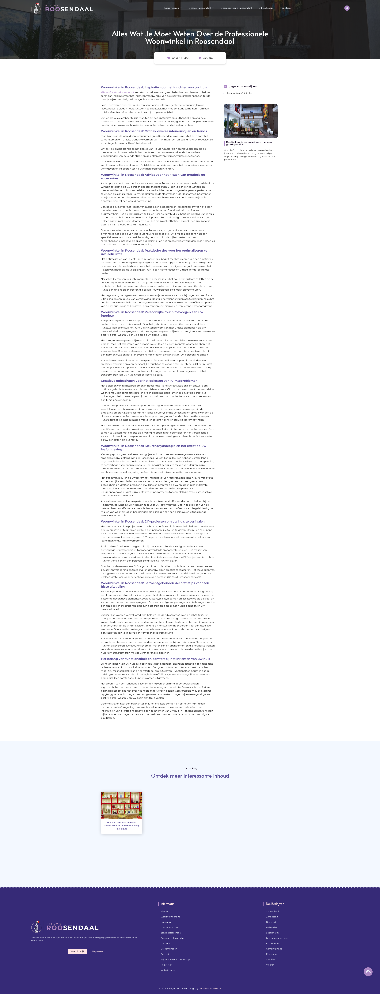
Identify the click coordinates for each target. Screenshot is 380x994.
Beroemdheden (169, 948)
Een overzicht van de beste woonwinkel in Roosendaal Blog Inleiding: (121, 825)
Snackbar (271, 959)
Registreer (286, 8)
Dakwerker (271, 927)
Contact (165, 954)
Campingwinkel (274, 948)
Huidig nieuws (171, 8)
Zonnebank (272, 916)
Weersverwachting (170, 916)
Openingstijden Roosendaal (236, 8)
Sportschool (272, 911)
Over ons (165, 943)
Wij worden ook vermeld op (175, 959)
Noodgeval (166, 922)
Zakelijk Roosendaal (171, 932)
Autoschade (272, 943)
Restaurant (271, 954)
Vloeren (270, 964)
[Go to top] (368, 971)
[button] (347, 8)
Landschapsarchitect (277, 938)
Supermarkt (272, 932)
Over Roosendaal (169, 927)
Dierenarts (271, 922)
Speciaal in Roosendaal (173, 938)
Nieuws (164, 911)
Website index (168, 970)
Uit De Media (266, 8)
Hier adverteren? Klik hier (239, 93)
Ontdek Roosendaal (200, 8)
